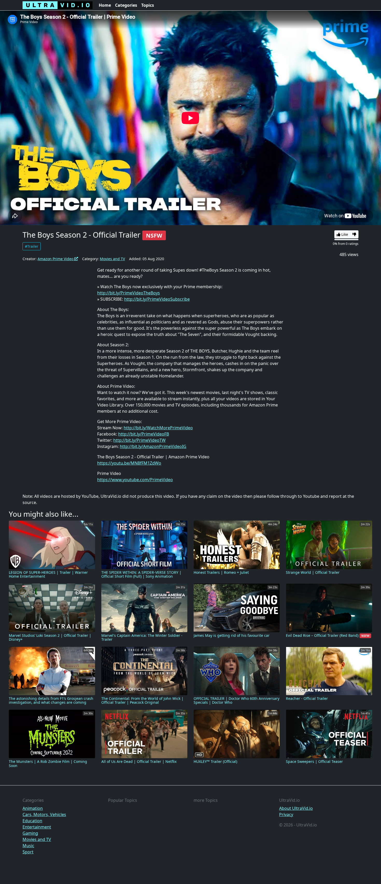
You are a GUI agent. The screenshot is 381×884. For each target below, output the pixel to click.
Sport (28, 852)
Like (344, 234)
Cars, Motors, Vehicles (44, 814)
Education (32, 821)
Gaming (30, 833)
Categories (126, 5)
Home (105, 5)
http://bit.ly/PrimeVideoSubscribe (157, 299)
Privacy (286, 814)
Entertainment (37, 827)
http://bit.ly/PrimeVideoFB (143, 434)
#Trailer (31, 246)
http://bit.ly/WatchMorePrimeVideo (158, 428)
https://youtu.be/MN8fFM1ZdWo (129, 463)
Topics (147, 5)
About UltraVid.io (296, 808)
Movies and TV (112, 258)
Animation (33, 808)
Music (28, 845)
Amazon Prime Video (56, 258)
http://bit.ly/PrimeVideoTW (139, 440)
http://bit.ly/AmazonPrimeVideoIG (153, 446)
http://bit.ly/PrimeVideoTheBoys (128, 293)
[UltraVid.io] (58, 5)
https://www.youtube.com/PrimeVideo (135, 479)
